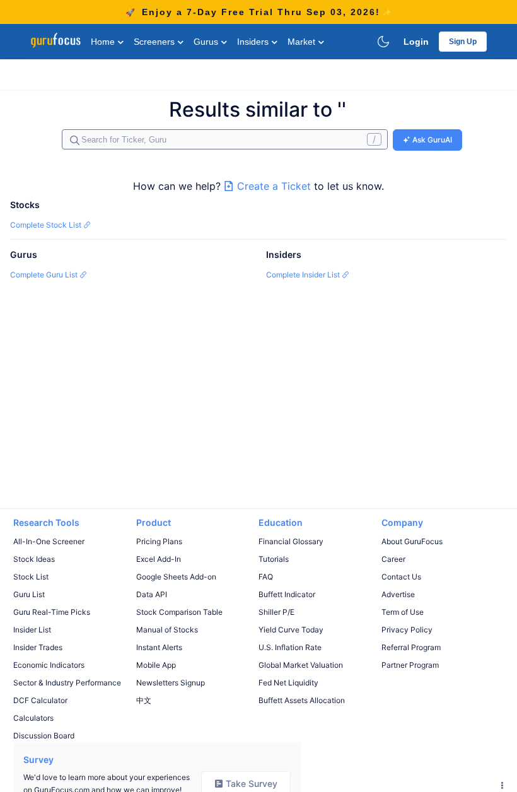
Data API (151, 594)
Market (303, 42)
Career (393, 559)
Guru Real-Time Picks (51, 612)
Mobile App (156, 665)
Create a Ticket (274, 186)
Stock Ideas (34, 559)
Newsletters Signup (170, 682)
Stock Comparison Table (179, 612)
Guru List (29, 594)
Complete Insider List (304, 274)
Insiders (254, 42)
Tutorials (273, 559)
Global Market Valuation (300, 665)
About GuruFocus (412, 541)
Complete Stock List (46, 225)
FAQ (265, 576)
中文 (143, 700)
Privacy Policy (407, 629)
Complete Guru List (44, 274)
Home (104, 42)
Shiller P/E (276, 612)
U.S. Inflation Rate (290, 647)
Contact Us (401, 576)
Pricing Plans (159, 541)
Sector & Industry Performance (67, 682)
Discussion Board (43, 735)
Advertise (398, 594)
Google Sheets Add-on (176, 576)
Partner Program (410, 665)
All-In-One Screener (48, 541)
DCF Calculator (40, 700)
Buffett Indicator (286, 594)
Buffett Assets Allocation (301, 700)
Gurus (207, 42)
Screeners (155, 42)
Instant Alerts (159, 647)
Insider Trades (37, 647)
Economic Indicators (48, 665)
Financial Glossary (290, 541)
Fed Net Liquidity (288, 682)
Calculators (33, 718)
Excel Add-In (158, 559)
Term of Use (402, 612)
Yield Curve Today (290, 629)
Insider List (32, 629)
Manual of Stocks (167, 629)
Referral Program (411, 647)
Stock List (31, 576)
